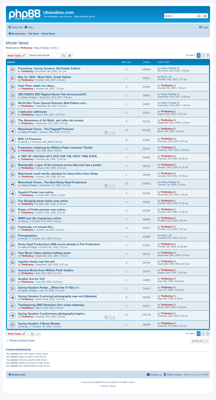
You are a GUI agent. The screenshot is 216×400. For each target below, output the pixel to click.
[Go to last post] (178, 68)
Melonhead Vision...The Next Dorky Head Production (52, 182)
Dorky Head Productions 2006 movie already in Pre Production (59, 244)
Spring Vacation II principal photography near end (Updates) (57, 296)
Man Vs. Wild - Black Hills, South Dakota (44, 77)
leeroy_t (55, 48)
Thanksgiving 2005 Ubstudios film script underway (51, 305)
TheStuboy (26, 48)
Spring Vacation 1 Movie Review (39, 323)
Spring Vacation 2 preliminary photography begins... (52, 313)
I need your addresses (32, 111)
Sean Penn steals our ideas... (37, 85)
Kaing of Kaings (41, 48)
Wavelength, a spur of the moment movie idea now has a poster (59, 165)
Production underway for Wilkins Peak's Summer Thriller (55, 147)
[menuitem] (28, 27)
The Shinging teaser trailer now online (43, 201)
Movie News (17, 43)
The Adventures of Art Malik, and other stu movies (51, 120)
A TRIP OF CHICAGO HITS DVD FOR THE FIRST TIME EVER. (57, 156)
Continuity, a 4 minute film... (36, 227)
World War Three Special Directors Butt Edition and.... (53, 103)
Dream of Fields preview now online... (43, 209)
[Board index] (25, 14)
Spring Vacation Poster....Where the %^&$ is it (48, 287)
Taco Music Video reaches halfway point (44, 253)
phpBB (96, 382)
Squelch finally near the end (36, 261)
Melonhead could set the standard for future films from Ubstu (58, 173)
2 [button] (203, 55)
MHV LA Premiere (29, 139)
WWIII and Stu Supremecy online (39, 218)
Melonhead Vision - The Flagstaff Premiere (46, 129)
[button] (208, 55)
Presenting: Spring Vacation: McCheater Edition (49, 68)
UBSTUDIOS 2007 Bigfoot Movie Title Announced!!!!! (52, 94)
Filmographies (27, 235)
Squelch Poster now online (35, 192)
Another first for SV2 (31, 279)
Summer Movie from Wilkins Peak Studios (45, 270)
